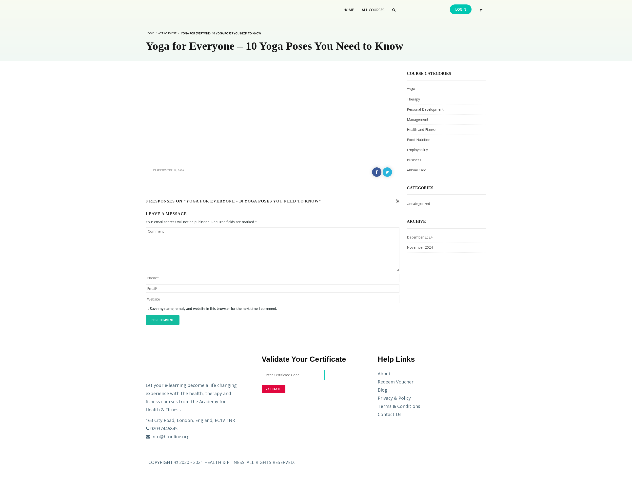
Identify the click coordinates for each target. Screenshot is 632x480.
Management (417, 119)
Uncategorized (418, 203)
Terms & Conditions (399, 406)
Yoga (411, 89)
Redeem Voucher (396, 382)
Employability (417, 149)
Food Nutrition (418, 139)
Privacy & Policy (394, 398)
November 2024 (420, 247)
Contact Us (389, 414)
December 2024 (420, 237)
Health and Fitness (421, 129)
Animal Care (416, 170)
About (384, 374)
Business (414, 160)
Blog (382, 390)
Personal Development (425, 109)
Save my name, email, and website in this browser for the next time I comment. (213, 308)
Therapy (413, 99)
